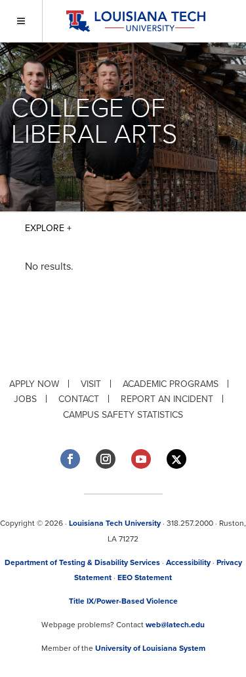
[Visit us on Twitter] (176, 459)
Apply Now (34, 384)
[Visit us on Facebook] (70, 459)
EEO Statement (144, 577)
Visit (91, 384)
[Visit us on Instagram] (105, 459)
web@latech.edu (175, 624)
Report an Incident (167, 399)
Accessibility (188, 562)
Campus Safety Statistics (123, 414)
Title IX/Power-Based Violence (123, 601)
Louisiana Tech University (115, 523)
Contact (78, 399)
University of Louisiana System (150, 648)
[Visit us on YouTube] (141, 459)
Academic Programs (170, 384)
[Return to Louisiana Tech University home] (135, 21)
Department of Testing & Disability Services (82, 562)
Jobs (25, 399)
